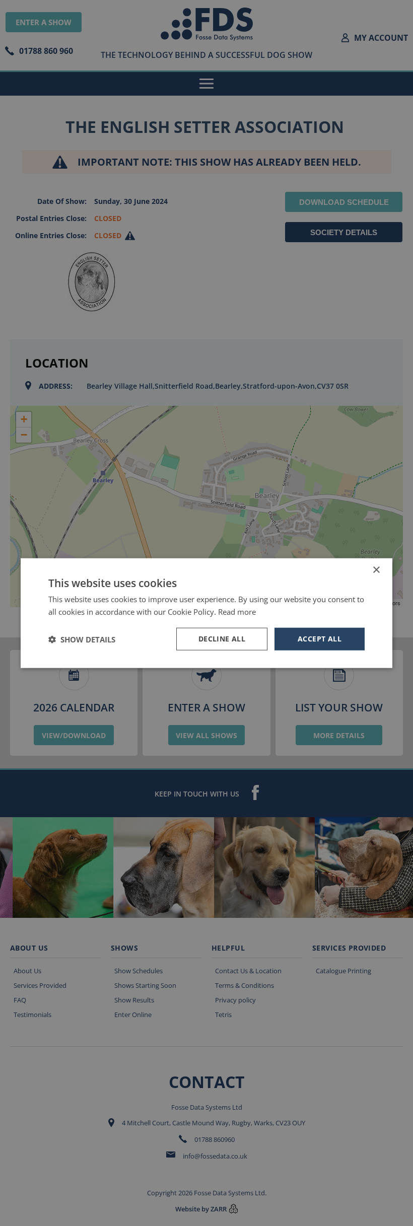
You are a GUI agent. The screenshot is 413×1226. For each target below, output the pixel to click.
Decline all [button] (221, 638)
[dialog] (206, 613)
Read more (237, 611)
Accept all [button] (319, 638)
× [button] (376, 569)
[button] (81, 638)
